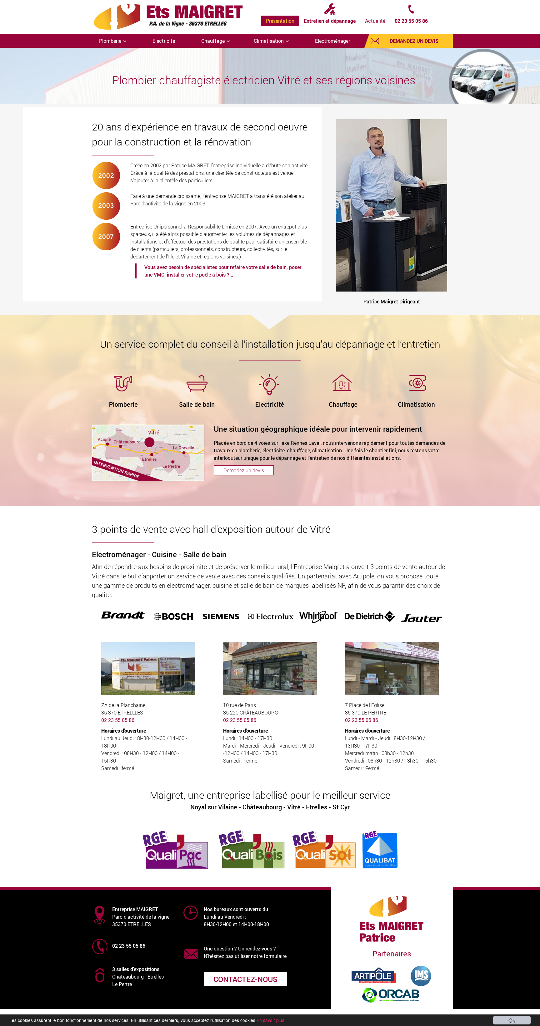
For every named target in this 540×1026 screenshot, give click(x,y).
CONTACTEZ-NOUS (245, 979)
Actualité (375, 20)
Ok (511, 1020)
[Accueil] (170, 17)
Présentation (280, 20)
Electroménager (332, 40)
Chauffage (213, 40)
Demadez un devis (243, 470)
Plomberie (110, 40)
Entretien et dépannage (330, 20)
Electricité (163, 40)
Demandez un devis (414, 40)
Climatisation (269, 40)
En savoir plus (270, 1020)
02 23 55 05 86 (411, 20)
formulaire (275, 956)
